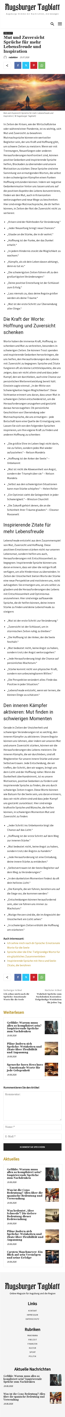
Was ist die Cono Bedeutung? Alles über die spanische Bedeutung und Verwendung (25, 1194)
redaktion (13, 57)
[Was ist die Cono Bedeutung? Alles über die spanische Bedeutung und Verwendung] (52, 1195)
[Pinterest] (33, 65)
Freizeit (8, 33)
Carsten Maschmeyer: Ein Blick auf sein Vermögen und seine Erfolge (25, 1254)
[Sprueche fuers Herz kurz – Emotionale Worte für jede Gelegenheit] (51, 1069)
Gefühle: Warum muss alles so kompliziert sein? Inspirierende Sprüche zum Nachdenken (24, 1027)
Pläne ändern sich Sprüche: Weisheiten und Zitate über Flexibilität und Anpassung (24, 1048)
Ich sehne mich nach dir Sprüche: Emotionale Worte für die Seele (16, 997)
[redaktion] (5, 57)
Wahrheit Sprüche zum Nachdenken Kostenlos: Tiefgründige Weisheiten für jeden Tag (48, 998)
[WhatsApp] (41, 65)
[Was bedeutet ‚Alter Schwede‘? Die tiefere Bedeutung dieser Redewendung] (52, 1215)
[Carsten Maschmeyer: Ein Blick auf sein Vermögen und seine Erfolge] (52, 1257)
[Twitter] (25, 65)
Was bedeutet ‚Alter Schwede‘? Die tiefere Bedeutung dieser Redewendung (21, 1215)
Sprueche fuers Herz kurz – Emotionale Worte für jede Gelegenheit (25, 1067)
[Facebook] (17, 65)
